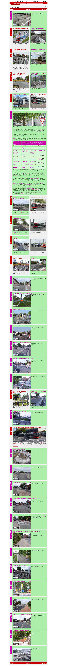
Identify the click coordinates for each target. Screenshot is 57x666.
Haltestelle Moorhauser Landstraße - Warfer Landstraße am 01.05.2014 (27, 532)
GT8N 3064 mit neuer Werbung (20, 28)
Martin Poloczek (44, 6)
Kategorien (36, 3)
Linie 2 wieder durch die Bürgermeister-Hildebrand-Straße (27, 427)
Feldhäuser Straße (25, 148)
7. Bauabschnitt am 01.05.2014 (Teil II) (22, 482)
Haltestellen (31, 3)
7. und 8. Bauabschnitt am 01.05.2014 (22, 466)
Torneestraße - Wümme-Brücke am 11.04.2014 (38, 50)
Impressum (41, 3)
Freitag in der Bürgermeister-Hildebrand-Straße (20, 74)
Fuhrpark (24, 3)
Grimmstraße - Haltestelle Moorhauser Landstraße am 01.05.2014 (28, 515)
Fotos (28, 3)
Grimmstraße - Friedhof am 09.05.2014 (22, 630)
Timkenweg (24, 156)
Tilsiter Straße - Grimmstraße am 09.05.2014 (23, 614)
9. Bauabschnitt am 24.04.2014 (20, 309)
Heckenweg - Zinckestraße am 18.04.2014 (38, 257)
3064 (14, 43)
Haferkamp (41, 442)
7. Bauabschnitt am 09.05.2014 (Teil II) (22, 598)
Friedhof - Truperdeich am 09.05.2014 (22, 647)
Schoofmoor (24, 159)
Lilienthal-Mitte (25, 150)
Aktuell (15, 3)
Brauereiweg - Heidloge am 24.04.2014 (22, 342)
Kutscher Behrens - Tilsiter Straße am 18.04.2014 (19, 217)
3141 (39, 192)
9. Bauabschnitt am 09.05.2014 (20, 565)
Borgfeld (16, 128)
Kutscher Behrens (16, 164)
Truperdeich (24, 145)
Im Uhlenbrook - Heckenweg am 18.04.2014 (20, 237)
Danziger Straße (34, 13)
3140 (35, 192)
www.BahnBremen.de (18, 1)
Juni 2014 (44, 9)
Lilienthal (22, 128)
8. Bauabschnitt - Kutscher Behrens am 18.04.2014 (19, 197)
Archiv (18, 3)
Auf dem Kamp (16, 161)
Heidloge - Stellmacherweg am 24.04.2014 (23, 358)
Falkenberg (15, 167)
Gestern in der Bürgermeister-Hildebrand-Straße (20, 257)
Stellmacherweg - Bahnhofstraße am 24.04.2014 (24, 375)
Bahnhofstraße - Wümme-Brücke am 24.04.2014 (38, 392)
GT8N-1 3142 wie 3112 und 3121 (38, 217)
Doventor (20, 443)
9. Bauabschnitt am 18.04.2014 (20, 94)
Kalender (28, 9)
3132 (35, 212)
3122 (35, 108)
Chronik (21, 3)
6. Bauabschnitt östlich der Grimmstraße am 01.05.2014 (26, 498)
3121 (36, 233)
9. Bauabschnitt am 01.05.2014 (20, 449)
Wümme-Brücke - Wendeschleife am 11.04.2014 (38, 74)
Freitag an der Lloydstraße (19, 49)
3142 (32, 232)
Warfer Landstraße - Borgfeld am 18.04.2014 (23, 293)
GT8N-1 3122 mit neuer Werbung (38, 94)
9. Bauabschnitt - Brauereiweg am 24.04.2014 (23, 326)
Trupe (23, 147)
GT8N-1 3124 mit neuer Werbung (38, 237)
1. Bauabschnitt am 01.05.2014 (20, 549)
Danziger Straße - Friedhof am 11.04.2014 (23, 12)
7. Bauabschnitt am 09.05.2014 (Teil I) (22, 581)
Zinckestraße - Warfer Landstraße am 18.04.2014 (24, 277)
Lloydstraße (15, 443)
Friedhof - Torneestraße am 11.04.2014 (37, 29)
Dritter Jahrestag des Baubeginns (21, 112)
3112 (32, 233)
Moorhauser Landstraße (15, 153)
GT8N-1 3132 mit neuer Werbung (38, 197)
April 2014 (12, 9)
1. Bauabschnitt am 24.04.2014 (20, 411)
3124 (35, 252)
